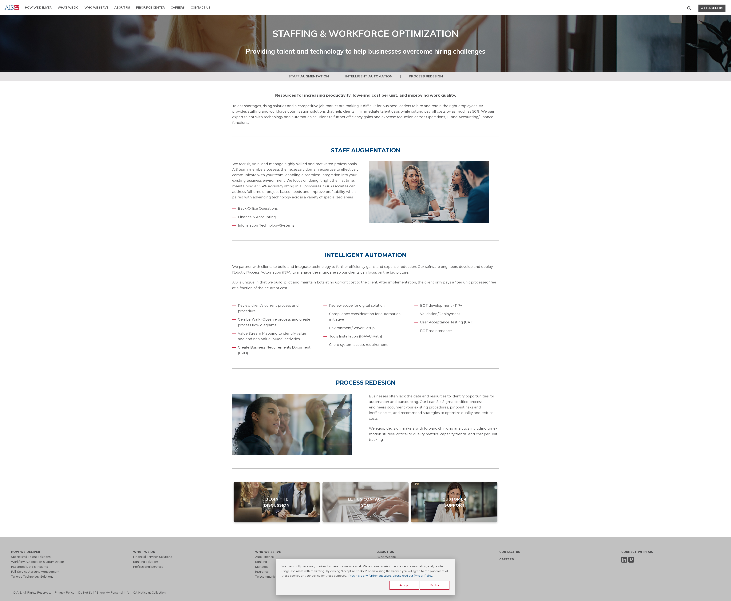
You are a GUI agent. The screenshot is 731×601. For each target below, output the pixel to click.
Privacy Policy (66, 592)
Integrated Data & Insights (29, 566)
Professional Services (148, 566)
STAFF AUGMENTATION (308, 76)
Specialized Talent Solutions (31, 557)
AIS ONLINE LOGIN (712, 8)
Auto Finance (264, 557)
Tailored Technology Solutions (32, 576)
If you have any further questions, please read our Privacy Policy (389, 575)
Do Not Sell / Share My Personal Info (105, 592)
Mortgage (261, 566)
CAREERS (178, 7)
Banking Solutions (146, 562)
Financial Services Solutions (152, 557)
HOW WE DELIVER (38, 7)
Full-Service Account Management (35, 571)
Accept (404, 585)
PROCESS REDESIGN (426, 76)
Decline (435, 585)
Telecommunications (269, 576)
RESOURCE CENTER (150, 7)
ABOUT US (122, 7)
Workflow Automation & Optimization (37, 562)
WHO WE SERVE (96, 7)
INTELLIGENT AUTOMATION (368, 76)
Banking (261, 562)
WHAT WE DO (68, 7)
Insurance (262, 571)
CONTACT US (200, 7)
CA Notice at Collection (150, 592)
